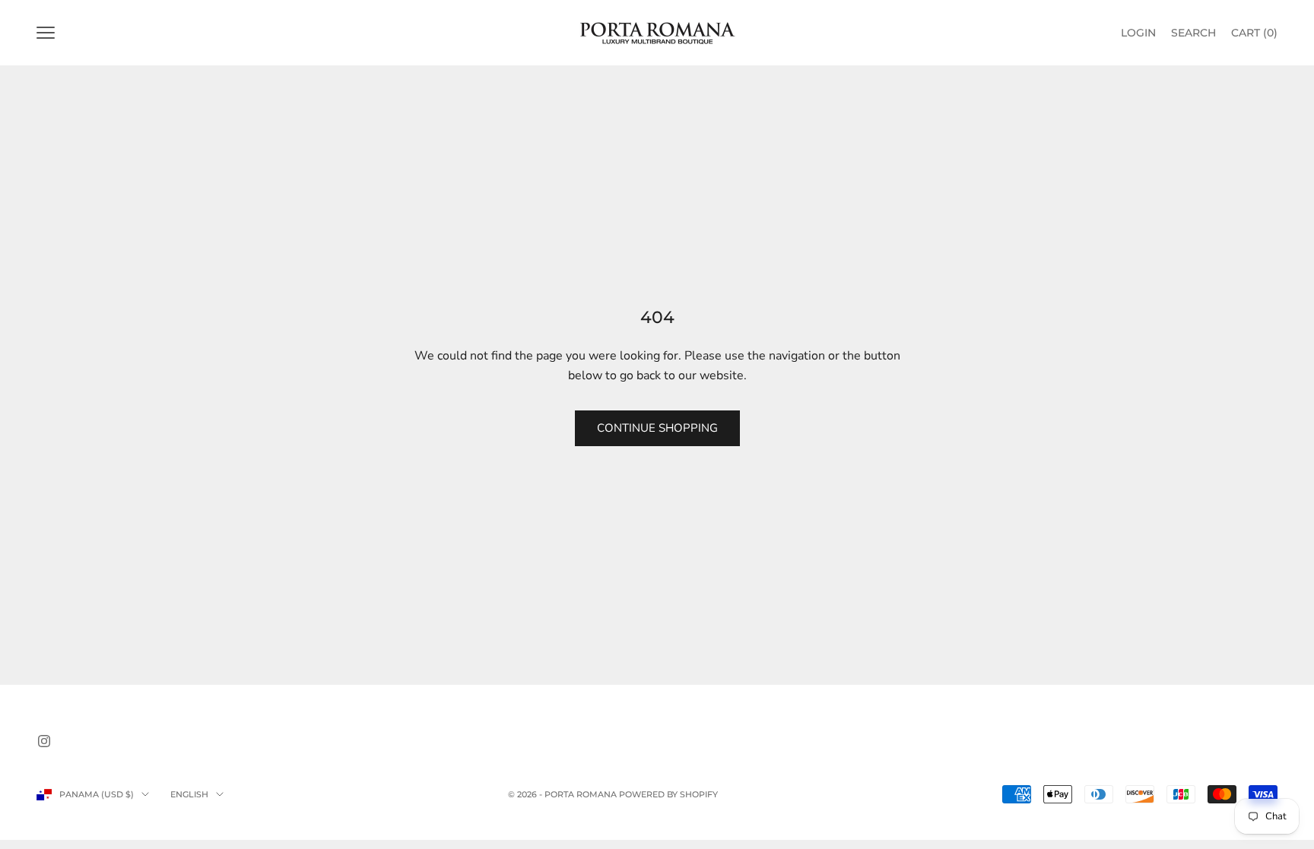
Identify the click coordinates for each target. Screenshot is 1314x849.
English (189, 794)
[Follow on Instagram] (44, 741)
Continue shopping (657, 428)
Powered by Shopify (668, 794)
